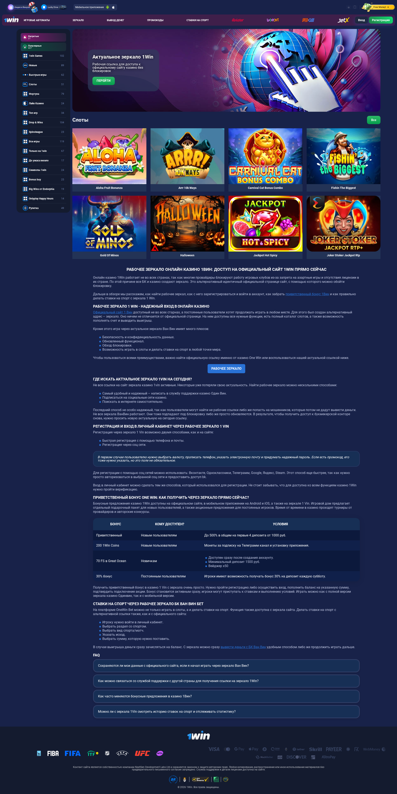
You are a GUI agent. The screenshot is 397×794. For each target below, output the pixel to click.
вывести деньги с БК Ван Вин (243, 647)
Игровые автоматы (37, 20)
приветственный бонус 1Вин (307, 294)
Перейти (104, 81)
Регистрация (381, 20)
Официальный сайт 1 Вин (112, 312)
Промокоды (155, 20)
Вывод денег (115, 20)
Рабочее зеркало (226, 369)
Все (373, 120)
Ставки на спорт (198, 20)
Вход (361, 20)
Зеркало (78, 20)
